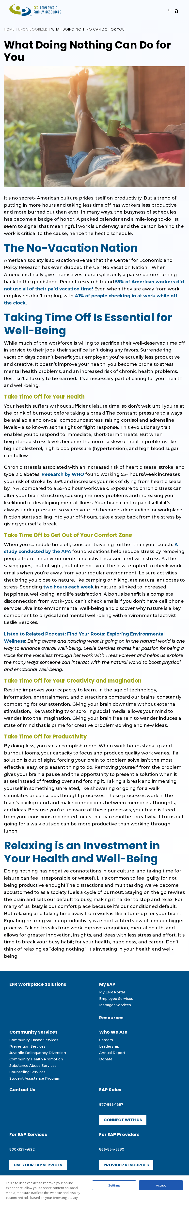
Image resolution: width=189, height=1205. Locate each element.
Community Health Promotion (36, 1059)
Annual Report (112, 1053)
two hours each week (68, 587)
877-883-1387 (111, 1104)
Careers (106, 1040)
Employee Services (116, 998)
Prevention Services (27, 1046)
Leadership (109, 1046)
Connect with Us (123, 1120)
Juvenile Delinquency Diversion (37, 1053)
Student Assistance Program (34, 1078)
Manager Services (115, 1005)
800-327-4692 (22, 1149)
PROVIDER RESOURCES (126, 1165)
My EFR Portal (112, 992)
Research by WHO (63, 474)
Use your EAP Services (38, 1165)
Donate (105, 1059)
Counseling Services (27, 1072)
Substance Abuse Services (33, 1065)
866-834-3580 (111, 1149)
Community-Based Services (33, 1040)
